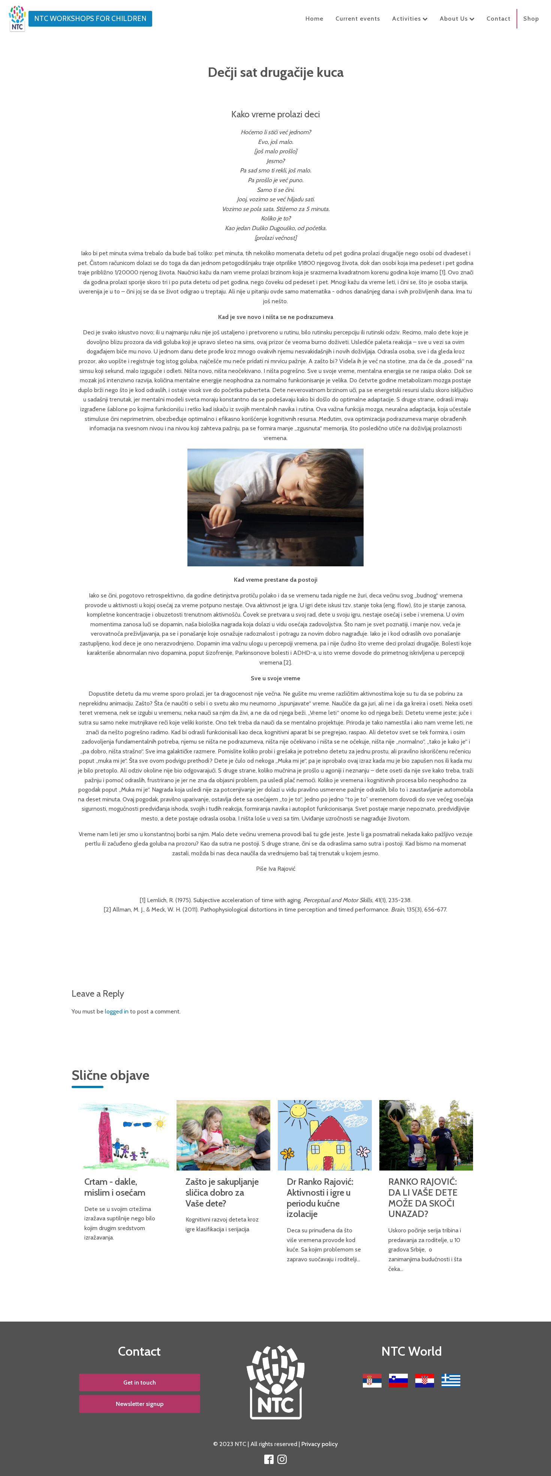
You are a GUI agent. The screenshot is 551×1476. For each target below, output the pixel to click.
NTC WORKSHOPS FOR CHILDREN (90, 18)
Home (314, 18)
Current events (357, 18)
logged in (117, 1011)
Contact (499, 18)
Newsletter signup (139, 1403)
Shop (531, 18)
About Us (454, 18)
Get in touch (139, 1382)
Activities (406, 18)
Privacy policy (319, 1444)
